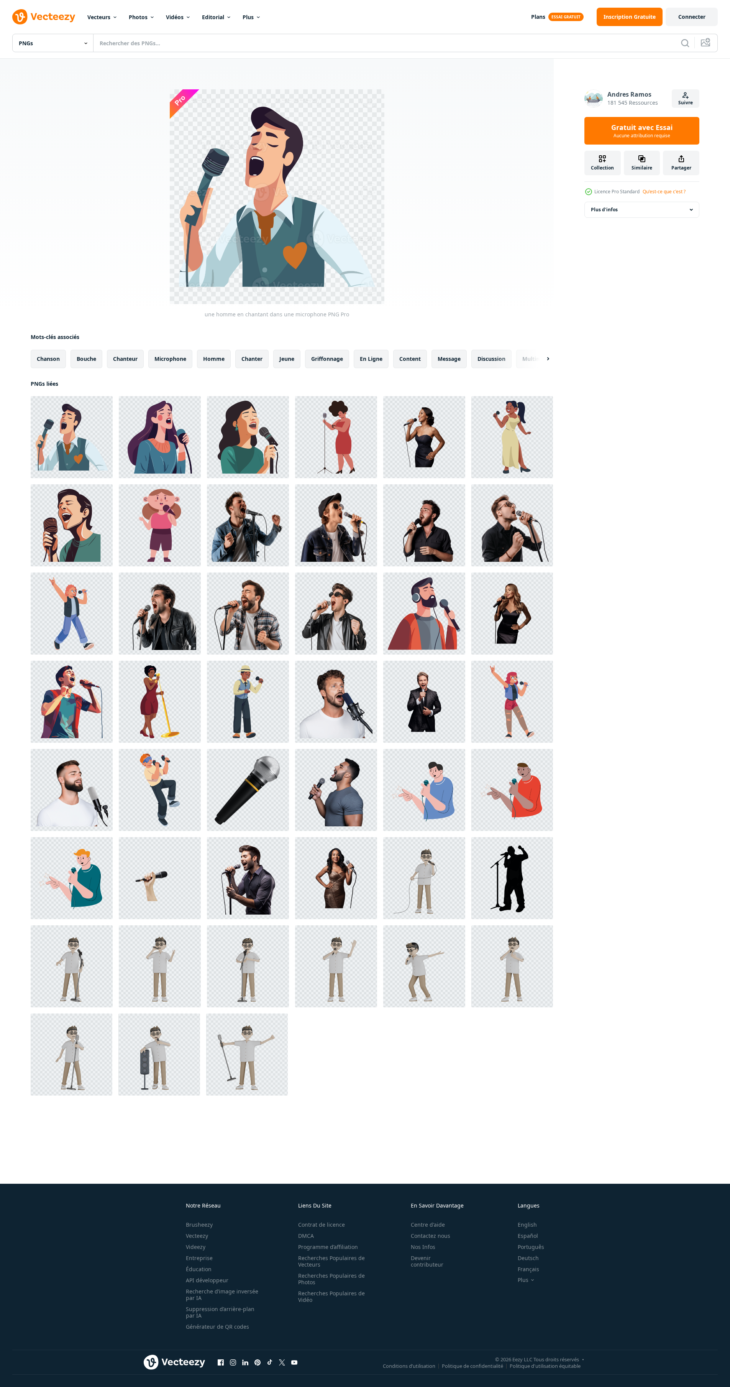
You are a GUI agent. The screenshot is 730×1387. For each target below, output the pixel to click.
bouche (86, 358)
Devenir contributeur (427, 1261)
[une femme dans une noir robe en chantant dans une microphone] (512, 614)
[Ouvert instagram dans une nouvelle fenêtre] (233, 1362)
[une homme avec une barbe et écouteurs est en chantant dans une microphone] (424, 614)
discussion (491, 358)
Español (528, 1235)
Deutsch (528, 1258)
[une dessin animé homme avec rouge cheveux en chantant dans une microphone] (72, 614)
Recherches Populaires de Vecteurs (331, 1261)
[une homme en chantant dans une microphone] (72, 437)
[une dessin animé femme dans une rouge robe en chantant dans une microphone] (336, 437)
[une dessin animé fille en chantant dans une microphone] (160, 525)
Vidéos (175, 17)
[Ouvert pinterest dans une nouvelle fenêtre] (257, 1362)
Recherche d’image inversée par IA (222, 1294)
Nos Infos (423, 1246)
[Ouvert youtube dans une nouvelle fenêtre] (294, 1362)
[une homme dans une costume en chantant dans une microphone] (424, 702)
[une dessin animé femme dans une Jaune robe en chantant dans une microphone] (512, 437)
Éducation (199, 1269)
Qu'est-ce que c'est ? (664, 191)
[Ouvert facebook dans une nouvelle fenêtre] (221, 1362)
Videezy (195, 1246)
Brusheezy (199, 1224)
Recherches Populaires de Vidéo (331, 1296)
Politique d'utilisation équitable (545, 1365)
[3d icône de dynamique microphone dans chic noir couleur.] (248, 790)
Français (528, 1269)
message (449, 358)
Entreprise (199, 1258)
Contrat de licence (321, 1224)
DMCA (306, 1235)
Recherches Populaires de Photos (331, 1279)
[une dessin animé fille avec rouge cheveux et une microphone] (512, 702)
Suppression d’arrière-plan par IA (220, 1312)
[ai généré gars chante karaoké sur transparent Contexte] (248, 525)
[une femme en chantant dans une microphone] (160, 437)
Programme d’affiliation (328, 1246)
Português (531, 1246)
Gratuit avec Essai (642, 131)
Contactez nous (430, 1235)
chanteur (125, 358)
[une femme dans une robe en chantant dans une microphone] (424, 437)
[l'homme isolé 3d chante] (424, 878)
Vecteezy (197, 1235)
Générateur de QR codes (217, 1326)
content (410, 358)
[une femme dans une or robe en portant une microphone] (336, 878)
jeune (286, 358)
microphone (170, 358)
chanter (251, 358)
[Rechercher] (685, 43)
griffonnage (327, 358)
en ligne (371, 358)
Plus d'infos (604, 209)
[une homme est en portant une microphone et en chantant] (160, 790)
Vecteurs (98, 17)
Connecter (691, 16)
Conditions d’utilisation (409, 1365)
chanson (48, 358)
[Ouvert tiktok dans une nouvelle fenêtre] (270, 1362)
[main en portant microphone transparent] (160, 878)
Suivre (685, 102)
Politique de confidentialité (472, 1365)
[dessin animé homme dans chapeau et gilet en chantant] (248, 702)
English (527, 1224)
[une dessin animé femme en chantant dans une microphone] (160, 702)
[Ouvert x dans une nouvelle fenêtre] (282, 1362)
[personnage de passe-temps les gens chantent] (424, 790)
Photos (138, 17)
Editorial (213, 17)
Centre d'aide (428, 1224)
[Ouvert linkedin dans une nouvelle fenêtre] (245, 1362)
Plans (538, 16)
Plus (248, 17)
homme (214, 358)
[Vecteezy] (43, 17)
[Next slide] (541, 359)
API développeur (207, 1280)
